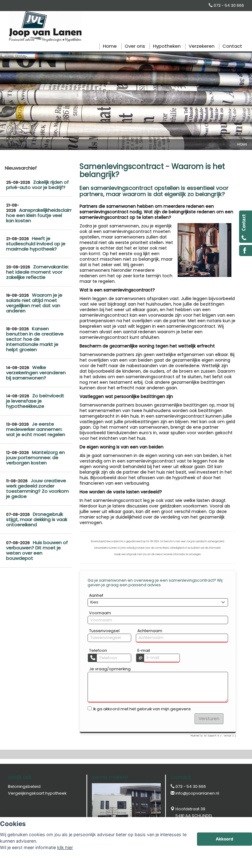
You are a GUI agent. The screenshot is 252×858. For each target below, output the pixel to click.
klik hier (65, 847)
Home (242, 144)
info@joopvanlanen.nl (197, 793)
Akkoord (224, 838)
